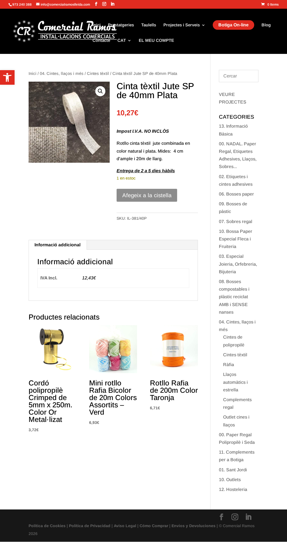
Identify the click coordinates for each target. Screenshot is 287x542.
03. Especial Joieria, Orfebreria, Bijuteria (238, 264)
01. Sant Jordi (233, 469)
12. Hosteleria (233, 489)
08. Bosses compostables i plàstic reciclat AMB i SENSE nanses (234, 296)
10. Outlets (230, 479)
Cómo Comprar (154, 525)
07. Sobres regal (235, 221)
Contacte (101, 40)
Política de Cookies (47, 525)
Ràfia (228, 364)
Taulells (148, 25)
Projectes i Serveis (181, 25)
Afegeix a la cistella (147, 195)
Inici (96, 25)
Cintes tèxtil (98, 73)
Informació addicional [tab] (57, 244)
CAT (121, 40)
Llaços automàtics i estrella (235, 382)
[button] (7, 77)
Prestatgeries (121, 25)
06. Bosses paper (236, 194)
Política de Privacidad (89, 525)
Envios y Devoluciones (194, 525)
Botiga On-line (233, 24)
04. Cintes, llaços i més (62, 73)
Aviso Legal (125, 525)
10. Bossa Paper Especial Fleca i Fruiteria (235, 239)
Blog (266, 25)
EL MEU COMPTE (156, 40)
